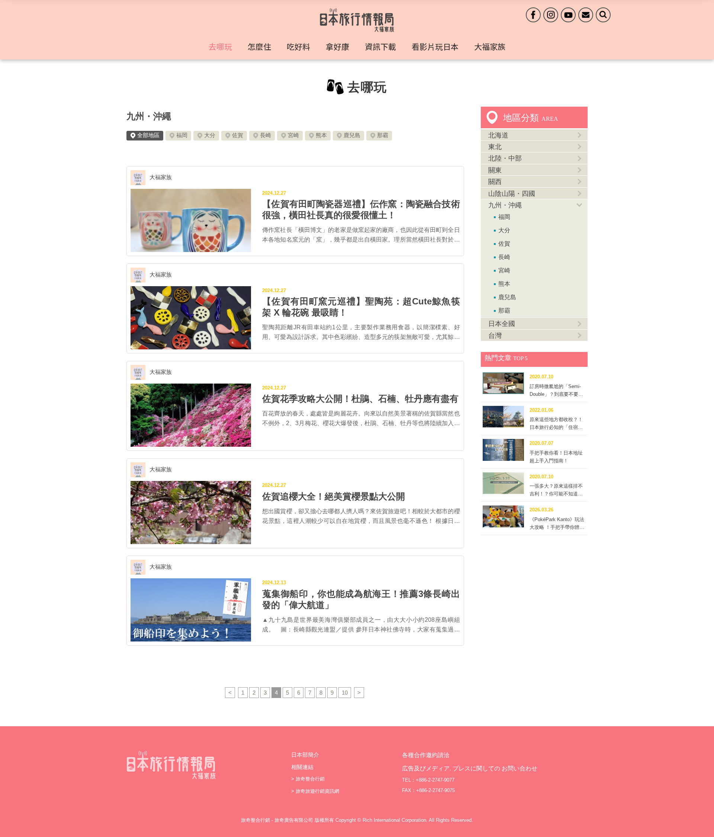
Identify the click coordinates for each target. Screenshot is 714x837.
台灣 (495, 335)
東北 (495, 147)
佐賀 (237, 135)
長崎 (265, 135)
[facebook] (533, 14)
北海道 (498, 135)
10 (345, 692)
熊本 (321, 135)
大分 (209, 135)
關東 (495, 170)
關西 (495, 181)
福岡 (181, 135)
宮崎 (293, 135)
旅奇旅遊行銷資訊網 (317, 791)
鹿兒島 (352, 135)
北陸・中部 (505, 158)
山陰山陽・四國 (511, 193)
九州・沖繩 (148, 116)
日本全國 (501, 323)
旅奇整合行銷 (310, 779)
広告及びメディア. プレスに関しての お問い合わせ (469, 768)
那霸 (382, 135)
